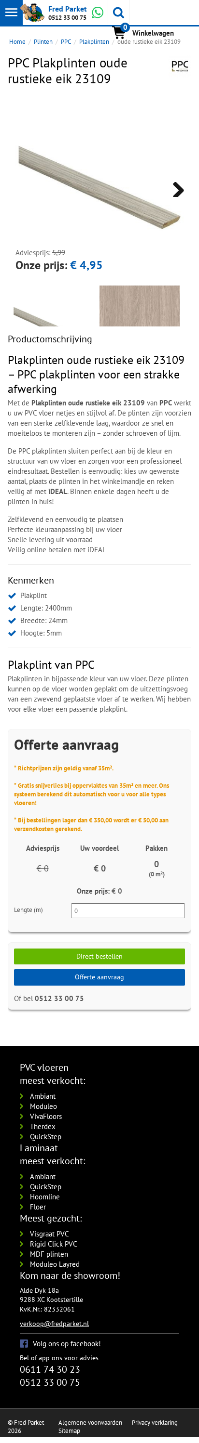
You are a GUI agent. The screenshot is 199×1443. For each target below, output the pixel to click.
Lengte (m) (28, 910)
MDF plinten (49, 1254)
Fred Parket (67, 8)
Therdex (43, 1126)
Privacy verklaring (155, 1422)
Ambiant (43, 1096)
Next (175, 187)
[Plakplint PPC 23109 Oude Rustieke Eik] (99, 187)
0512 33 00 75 (67, 17)
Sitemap (69, 1431)
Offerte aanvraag (99, 977)
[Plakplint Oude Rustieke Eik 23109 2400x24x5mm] (140, 325)
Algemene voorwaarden (90, 1422)
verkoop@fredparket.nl (54, 1323)
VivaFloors (46, 1116)
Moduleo (43, 1106)
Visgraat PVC (49, 1233)
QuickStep (45, 1136)
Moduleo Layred (55, 1264)
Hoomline (45, 1196)
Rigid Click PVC (53, 1243)
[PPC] (180, 66)
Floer (38, 1206)
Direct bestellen (99, 956)
